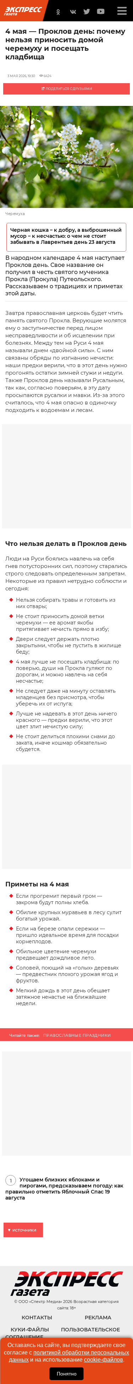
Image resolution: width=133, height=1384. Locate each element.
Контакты (37, 1317)
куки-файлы (30, 1329)
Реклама (98, 1317)
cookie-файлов (103, 1360)
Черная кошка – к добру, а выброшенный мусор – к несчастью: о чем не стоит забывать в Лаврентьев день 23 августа (66, 236)
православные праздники (77, 1035)
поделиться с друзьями (68, 89)
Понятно (67, 1374)
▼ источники (21, 1230)
